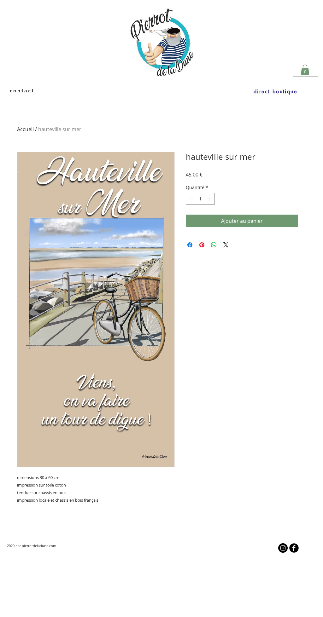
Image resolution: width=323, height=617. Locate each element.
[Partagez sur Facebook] (190, 245)
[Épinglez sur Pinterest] (202, 245)
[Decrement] (191, 198)
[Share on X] (226, 245)
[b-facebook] (294, 548)
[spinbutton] (200, 198)
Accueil (25, 129)
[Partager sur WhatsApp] (214, 245)
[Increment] (210, 198)
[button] (305, 70)
